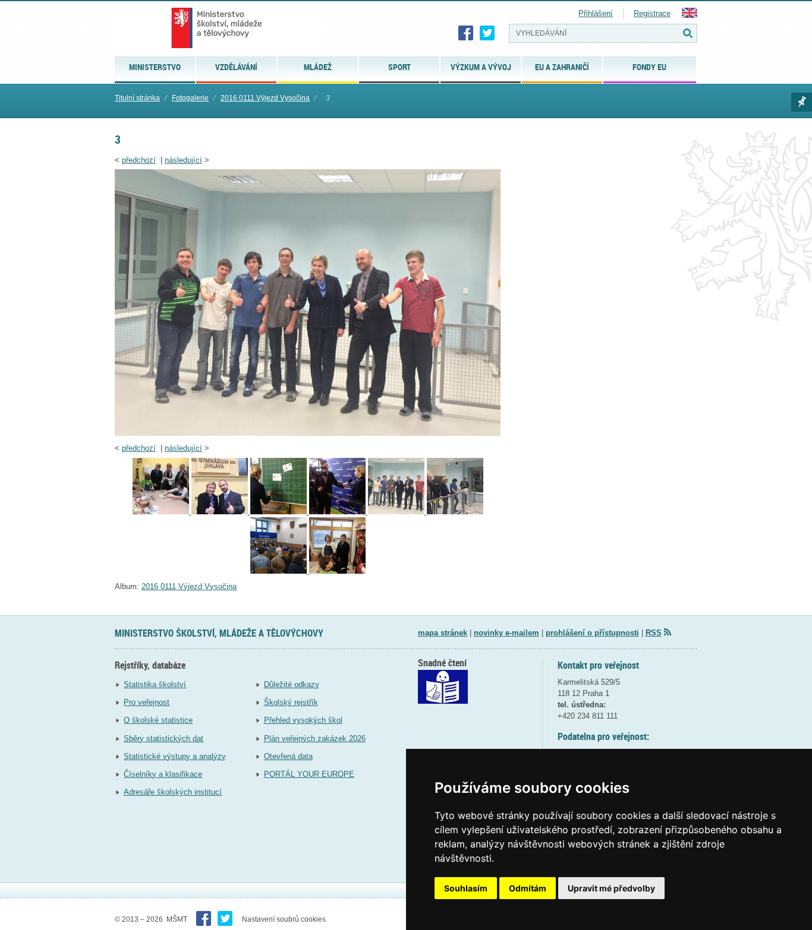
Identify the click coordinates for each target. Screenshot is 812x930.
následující (183, 160)
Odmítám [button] (527, 888)
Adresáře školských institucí (173, 791)
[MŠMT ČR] (217, 28)
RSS (654, 632)
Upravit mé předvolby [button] (611, 888)
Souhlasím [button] (465, 888)
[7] (162, 511)
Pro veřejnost (146, 702)
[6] (220, 511)
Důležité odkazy (291, 684)
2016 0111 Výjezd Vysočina (265, 98)
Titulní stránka (137, 98)
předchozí (139, 160)
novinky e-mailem (506, 632)
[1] (279, 571)
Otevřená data (288, 756)
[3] (308, 433)
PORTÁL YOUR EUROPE (309, 774)
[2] (455, 511)
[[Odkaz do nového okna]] (443, 701)
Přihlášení (595, 13)
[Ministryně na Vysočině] (337, 571)
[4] (338, 511)
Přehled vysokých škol (303, 720)
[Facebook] (466, 33)
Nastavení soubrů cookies (284, 919)
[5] (279, 511)
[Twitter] (487, 33)
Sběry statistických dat (163, 738)
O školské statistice (158, 720)
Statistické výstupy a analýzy (175, 756)
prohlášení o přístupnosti (592, 632)
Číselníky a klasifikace (163, 774)
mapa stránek (442, 632)
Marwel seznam (801, 102)
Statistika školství (155, 684)
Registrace (652, 13)
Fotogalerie (190, 98)
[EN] (689, 15)
